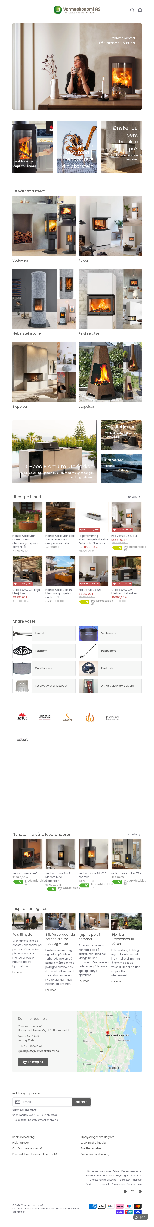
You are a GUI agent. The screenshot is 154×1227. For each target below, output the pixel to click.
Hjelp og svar (20, 1142)
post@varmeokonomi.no (42, 1051)
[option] (77, 66)
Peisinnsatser (93, 1175)
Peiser (116, 1171)
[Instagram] (132, 1191)
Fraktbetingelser (91, 1148)
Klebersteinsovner (131, 1171)
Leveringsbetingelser (94, 1142)
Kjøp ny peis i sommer (89, 936)
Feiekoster (124, 1179)
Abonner (81, 1102)
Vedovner (105, 1171)
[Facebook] (125, 1191)
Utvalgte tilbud (26, 497)
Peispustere (118, 1184)
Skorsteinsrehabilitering (103, 1179)
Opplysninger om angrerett (99, 1137)
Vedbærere (92, 1184)
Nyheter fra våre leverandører (41, 834)
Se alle (132, 497)
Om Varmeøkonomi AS (27, 1148)
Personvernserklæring (95, 1154)
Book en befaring (23, 1137)
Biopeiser (92, 1171)
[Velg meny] (15, 10)
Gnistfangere (134, 1184)
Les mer (17, 972)
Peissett (105, 1184)
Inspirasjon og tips (29, 908)
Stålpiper (136, 1175)
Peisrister (137, 1179)
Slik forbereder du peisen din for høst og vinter (60, 939)
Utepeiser (108, 1175)
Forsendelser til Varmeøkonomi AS (34, 1154)
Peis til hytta (22, 934)
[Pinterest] (140, 1191)
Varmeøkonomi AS (32, 1205)
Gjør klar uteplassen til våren (122, 939)
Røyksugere (122, 1175)
